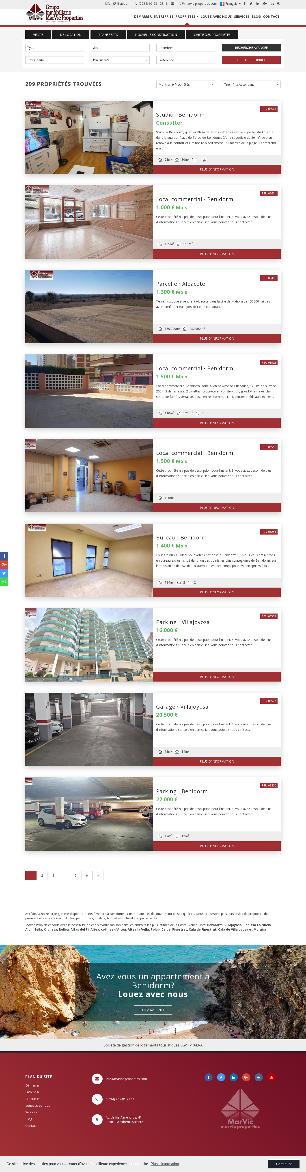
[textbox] (56, 47)
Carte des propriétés (212, 34)
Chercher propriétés (251, 60)
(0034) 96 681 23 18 (152, 3)
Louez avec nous (216, 16)
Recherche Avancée (251, 47)
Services (241, 16)
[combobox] (54, 47)
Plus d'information (217, 169)
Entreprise (163, 16)
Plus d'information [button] (165, 1164)
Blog (256, 16)
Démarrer (143, 16)
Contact (271, 16)
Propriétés (186, 16)
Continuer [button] (283, 1164)
